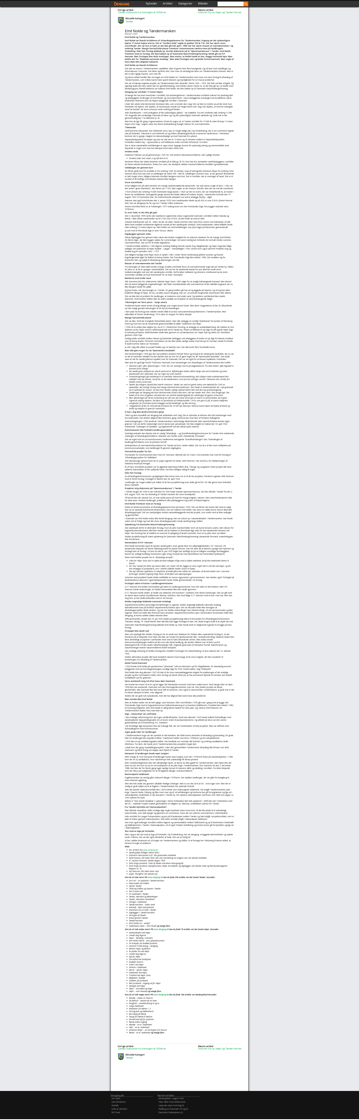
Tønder (129, 21)
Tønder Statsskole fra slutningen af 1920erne (142, 12)
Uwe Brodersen (118, 1101)
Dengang (121, 3)
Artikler (168, 3)
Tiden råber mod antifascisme (172, 1101)
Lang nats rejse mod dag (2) (171, 1105)
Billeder (203, 3)
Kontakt (115, 1105)
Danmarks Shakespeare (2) (170, 1112)
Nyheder (151, 3)
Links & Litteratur (119, 1109)
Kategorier (185, 3)
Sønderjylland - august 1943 (171, 1098)
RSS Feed (115, 1112)
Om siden (115, 1098)
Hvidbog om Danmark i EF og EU (173, 1109)
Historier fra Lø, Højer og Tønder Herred (219, 12)
